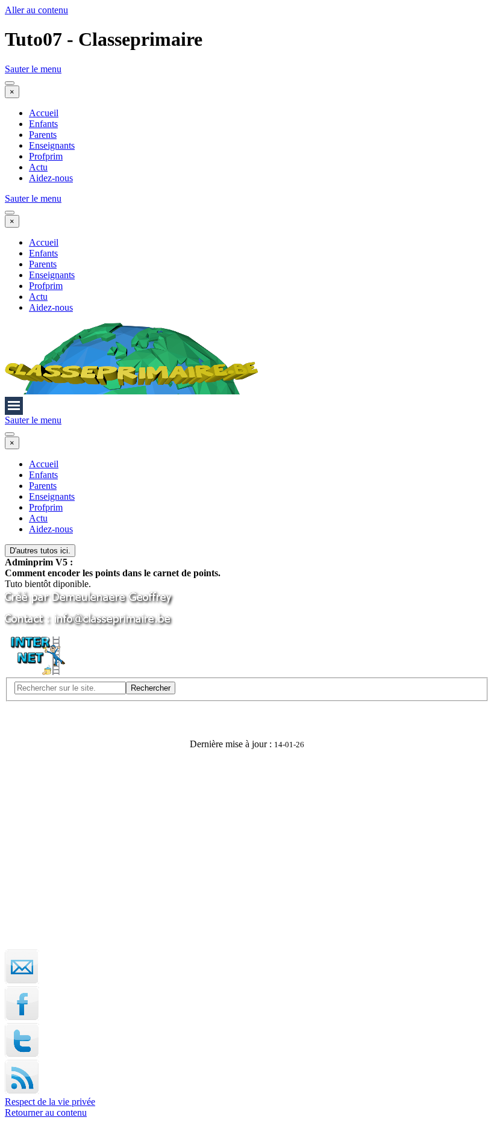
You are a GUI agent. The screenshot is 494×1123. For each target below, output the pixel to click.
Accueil (43, 113)
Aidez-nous (51, 178)
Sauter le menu (33, 69)
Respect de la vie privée (50, 1102)
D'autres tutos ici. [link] (40, 550)
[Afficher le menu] (9, 83)
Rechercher (150, 687)
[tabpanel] (247, 568)
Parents (43, 134)
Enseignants (52, 145)
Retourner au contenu (46, 1112)
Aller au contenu (36, 10)
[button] (90, 627)
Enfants (43, 124)
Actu (38, 167)
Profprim (46, 156)
